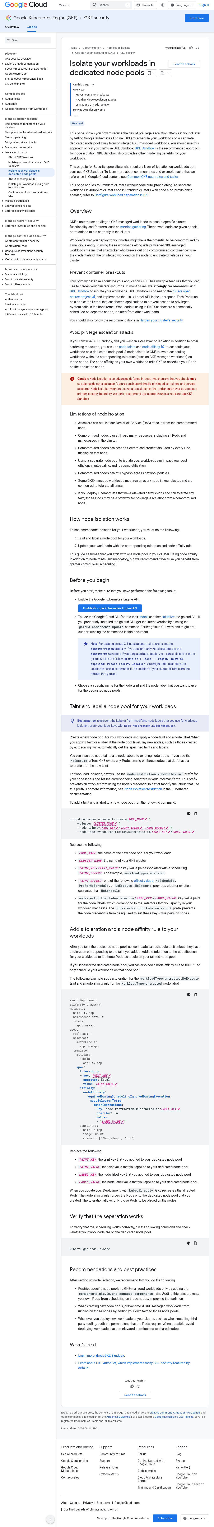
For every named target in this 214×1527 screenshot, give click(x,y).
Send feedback (184, 64)
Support (104, 1460)
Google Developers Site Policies (174, 1416)
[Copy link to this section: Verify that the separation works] (147, 1216)
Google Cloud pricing (74, 1460)
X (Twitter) (183, 1467)
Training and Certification (154, 1487)
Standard (77, 123)
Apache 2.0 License (118, 1416)
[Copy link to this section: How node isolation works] (133, 519)
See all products (71, 1454)
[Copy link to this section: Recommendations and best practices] (161, 1269)
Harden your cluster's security (161, 320)
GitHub (142, 1454)
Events (180, 1460)
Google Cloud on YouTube (186, 1475)
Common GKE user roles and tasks (152, 177)
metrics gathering (133, 227)
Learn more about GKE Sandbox (101, 1355)
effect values (143, 881)
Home (73, 47)
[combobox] (111, 5)
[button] (27, 63)
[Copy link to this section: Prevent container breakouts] (129, 272)
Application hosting (118, 47)
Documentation (92, 47)
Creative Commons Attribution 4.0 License (174, 1412)
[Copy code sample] (195, 813)
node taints (127, 347)
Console (148, 5)
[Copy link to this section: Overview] (96, 211)
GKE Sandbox (144, 148)
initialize (168, 617)
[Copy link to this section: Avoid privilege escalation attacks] (137, 332)
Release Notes (108, 1467)
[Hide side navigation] (50, 1519)
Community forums (112, 1454)
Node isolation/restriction (143, 789)
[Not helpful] (197, 48)
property (120, 648)
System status (109, 1474)
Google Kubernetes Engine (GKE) (45, 17)
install (144, 617)
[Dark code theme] (188, 813)
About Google (70, 1502)
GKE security (96, 17)
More (62, 5)
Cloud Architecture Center (150, 1479)
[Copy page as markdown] (162, 73)
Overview (12, 27)
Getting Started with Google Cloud (151, 1462)
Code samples (147, 1470)
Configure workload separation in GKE (122, 195)
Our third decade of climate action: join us (91, 1509)
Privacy (88, 1502)
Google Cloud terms (127, 1502)
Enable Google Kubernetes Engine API (110, 608)
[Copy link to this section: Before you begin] (113, 580)
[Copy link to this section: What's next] (100, 1345)
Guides (32, 27)
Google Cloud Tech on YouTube (190, 1485)
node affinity (151, 347)
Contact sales (70, 1477)
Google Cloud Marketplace (70, 1469)
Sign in (204, 5)
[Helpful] (191, 48)
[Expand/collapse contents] (92, 84)
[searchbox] (28, 40)
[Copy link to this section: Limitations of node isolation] (128, 414)
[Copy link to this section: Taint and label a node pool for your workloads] (180, 706)
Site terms (104, 1502)
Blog (179, 1454)
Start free (197, 18)
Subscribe (165, 1518)
